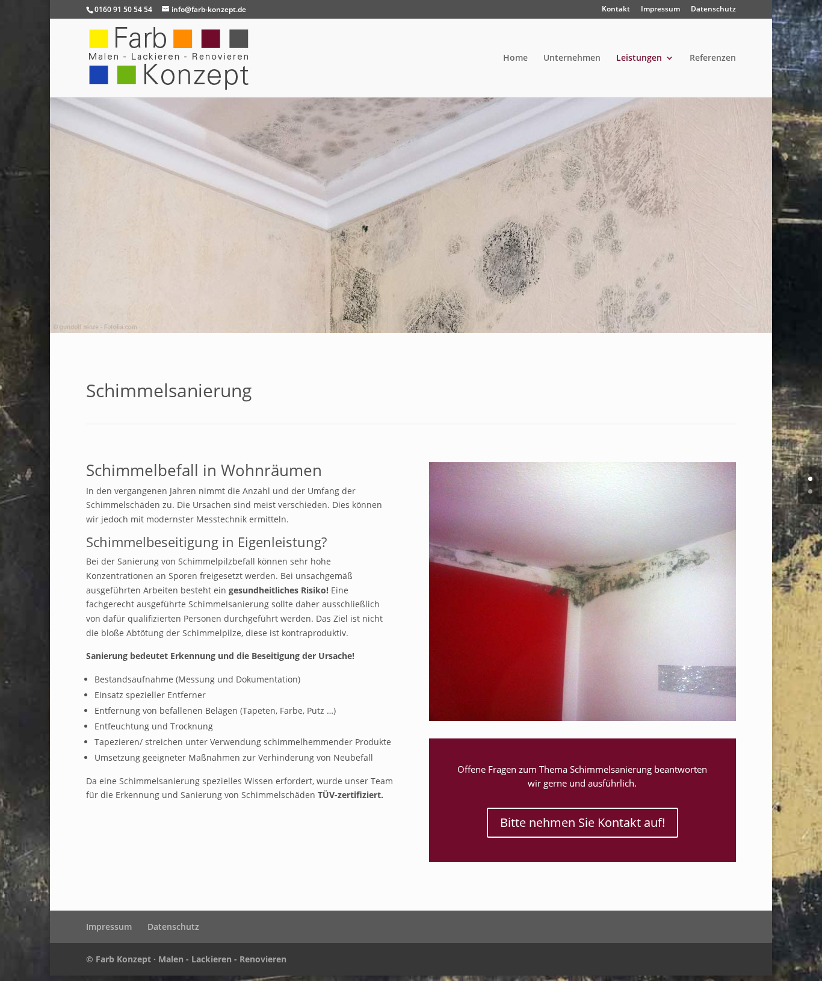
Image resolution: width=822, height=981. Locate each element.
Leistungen (639, 58)
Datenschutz (713, 9)
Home (515, 58)
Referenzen (713, 58)
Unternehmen (572, 58)
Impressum (660, 9)
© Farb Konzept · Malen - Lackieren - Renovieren (186, 959)
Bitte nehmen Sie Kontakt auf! (582, 822)
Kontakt (616, 9)
